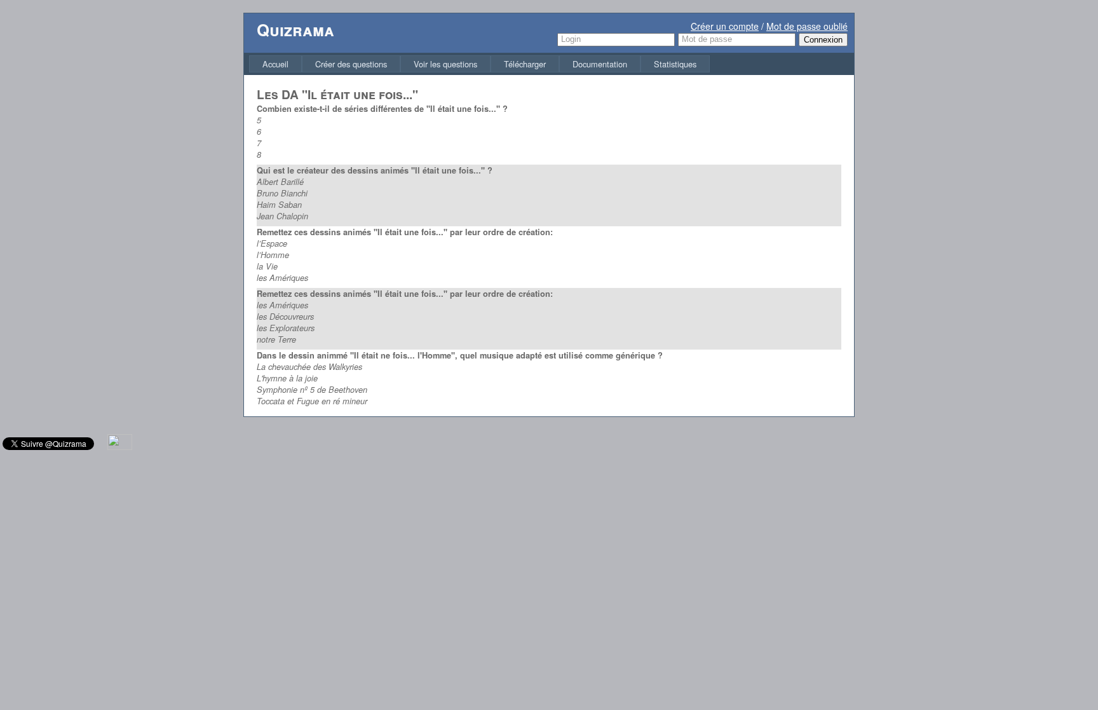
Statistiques (675, 64)
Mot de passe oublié (807, 26)
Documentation (600, 64)
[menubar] (479, 63)
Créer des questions (351, 64)
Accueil (275, 64)
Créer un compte (725, 26)
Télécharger (525, 64)
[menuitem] (275, 63)
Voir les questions (445, 64)
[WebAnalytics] (119, 446)
